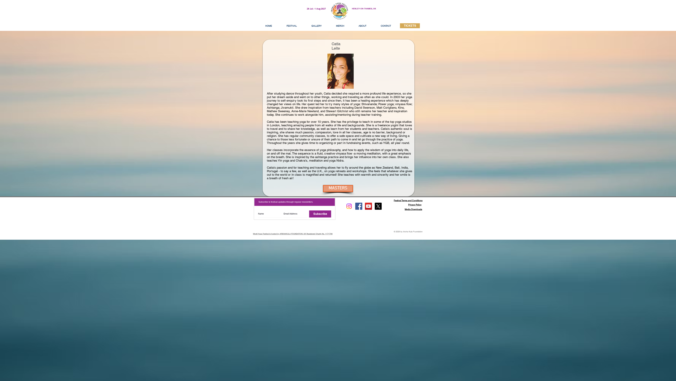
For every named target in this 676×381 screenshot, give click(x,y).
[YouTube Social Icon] (368, 206)
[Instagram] (349, 206)
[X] (378, 206)
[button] (362, 25)
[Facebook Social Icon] (358, 206)
